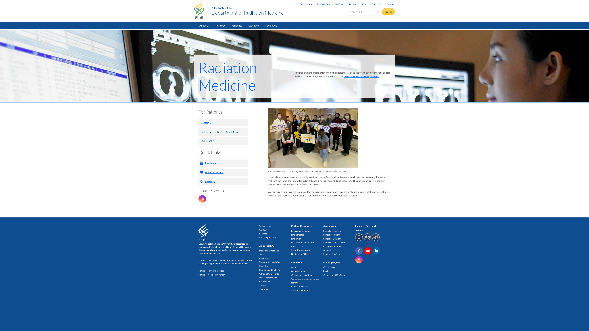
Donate (352, 4)
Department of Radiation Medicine (248, 13)
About (294, 267)
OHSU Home (306, 4)
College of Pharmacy (333, 246)
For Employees (331, 262)
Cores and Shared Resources (305, 279)
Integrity (263, 266)
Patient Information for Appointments (221, 131)
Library (294, 282)
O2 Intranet (329, 267)
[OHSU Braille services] (359, 240)
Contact (391, 4)
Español (263, 233)
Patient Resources (301, 225)
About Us (204, 25)
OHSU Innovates (299, 286)
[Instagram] (202, 199)
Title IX (262, 285)
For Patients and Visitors (303, 242)
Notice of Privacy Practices (211, 270)
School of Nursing (331, 234)
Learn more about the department (361, 76)
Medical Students (214, 172)
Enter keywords (356, 17)
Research (220, 25)
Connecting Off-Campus (335, 275)
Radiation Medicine (227, 76)
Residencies (211, 163)
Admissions (328, 250)
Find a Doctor (323, 4)
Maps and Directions (269, 250)
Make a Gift (264, 258)
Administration (298, 271)
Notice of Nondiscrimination (211, 274)
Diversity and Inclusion (270, 270)
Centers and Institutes (302, 275)
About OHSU (266, 245)
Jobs (364, 4)
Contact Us (271, 25)
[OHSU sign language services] (368, 240)
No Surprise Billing (300, 254)
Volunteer (264, 289)
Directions (376, 4)
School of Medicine (222, 8)
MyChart (339, 4)
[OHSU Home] (201, 11)
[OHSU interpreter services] (376, 240)
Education (253, 25)
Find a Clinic (296, 238)
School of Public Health (334, 242)
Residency (236, 25)
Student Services (331, 254)
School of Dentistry (332, 238)
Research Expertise (300, 290)
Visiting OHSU (208, 141)
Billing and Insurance (301, 231)
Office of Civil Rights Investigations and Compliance (269, 277)
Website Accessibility (269, 262)
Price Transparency (300, 250)
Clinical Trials (297, 246)
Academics (329, 225)
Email (325, 271)
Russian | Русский (267, 237)
